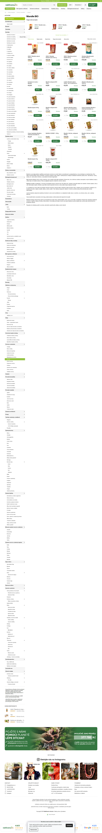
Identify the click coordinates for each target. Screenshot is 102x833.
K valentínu (9, 51)
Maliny (8, 537)
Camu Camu (9, 441)
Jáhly (8, 302)
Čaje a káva (8, 561)
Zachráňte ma (8, 668)
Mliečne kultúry (10, 228)
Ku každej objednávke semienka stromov (61, 791)
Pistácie (8, 365)
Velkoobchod (31, 789)
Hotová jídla (8, 201)
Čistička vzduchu (10, 181)
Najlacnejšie (39, 39)
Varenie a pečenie (9, 588)
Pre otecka (9, 74)
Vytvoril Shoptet (52, 814)
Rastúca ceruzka (10, 247)
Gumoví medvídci (11, 423)
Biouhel (7, 26)
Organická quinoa (11, 306)
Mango (8, 551)
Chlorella (9, 451)
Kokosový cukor (10, 400)
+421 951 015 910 (11, 789)
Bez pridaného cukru (11, 172)
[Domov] (6, 12)
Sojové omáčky (11, 621)
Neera (8, 165)
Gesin (8, 153)
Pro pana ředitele (10, 103)
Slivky (8, 555)
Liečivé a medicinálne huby (13, 138)
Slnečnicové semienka (12, 367)
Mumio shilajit (10, 163)
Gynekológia (10, 157)
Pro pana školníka (11, 105)
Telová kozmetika (11, 385)
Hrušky (8, 549)
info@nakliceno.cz (11, 785)
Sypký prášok (10, 603)
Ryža (8, 310)
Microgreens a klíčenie (11, 253)
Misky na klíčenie (10, 260)
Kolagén (8, 161)
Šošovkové (10, 646)
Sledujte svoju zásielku (33, 785)
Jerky (6, 204)
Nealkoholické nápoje (10, 269)
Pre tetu (8, 86)
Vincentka (9, 277)
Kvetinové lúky (10, 243)
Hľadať (55, 5)
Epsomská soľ (10, 186)
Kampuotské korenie (10, 211)
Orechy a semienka (10, 344)
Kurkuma (9, 453)
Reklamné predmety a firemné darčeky (15, 131)
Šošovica (9, 291)
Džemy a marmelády (10, 170)
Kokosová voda (10, 271)
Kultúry (7, 217)
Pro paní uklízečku (11, 125)
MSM (8, 474)
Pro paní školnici (10, 121)
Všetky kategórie (9, 18)
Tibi (7, 232)
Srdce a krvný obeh (11, 514)
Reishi (9, 145)
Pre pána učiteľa (10, 76)
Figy (8, 547)
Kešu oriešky (9, 348)
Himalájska (10, 630)
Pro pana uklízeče (11, 109)
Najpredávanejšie (57, 39)
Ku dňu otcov (10, 59)
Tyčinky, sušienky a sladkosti (12, 417)
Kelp (9, 466)
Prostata (9, 510)
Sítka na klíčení (10, 266)
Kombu (9, 468)
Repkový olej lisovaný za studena (14, 328)
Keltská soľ (10, 634)
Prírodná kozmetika (10, 376)
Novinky (7, 282)
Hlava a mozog (10, 497)
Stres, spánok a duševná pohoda (14, 516)
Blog (76, 789)
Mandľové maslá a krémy (12, 341)
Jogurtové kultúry (11, 219)
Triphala (8, 486)
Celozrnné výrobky (12, 642)
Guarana (9, 447)
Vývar (8, 650)
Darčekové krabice (11, 34)
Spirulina (9, 484)
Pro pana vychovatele (11, 111)
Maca (8, 433)
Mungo (9, 300)
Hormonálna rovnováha (12, 499)
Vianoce (9, 133)
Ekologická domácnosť (11, 177)
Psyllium (8, 480)
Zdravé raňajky (9, 671)
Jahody (8, 535)
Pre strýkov (9, 84)
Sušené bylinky (9, 493)
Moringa (8, 459)
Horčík (8, 159)
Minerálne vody (10, 275)
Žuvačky (9, 428)
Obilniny (8, 677)
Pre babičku (9, 61)
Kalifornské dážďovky (11, 663)
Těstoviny (9, 640)
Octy (6, 312)
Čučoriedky (9, 531)
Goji (8, 445)
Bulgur (8, 287)
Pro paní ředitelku (11, 119)
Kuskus (8, 304)
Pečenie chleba (10, 599)
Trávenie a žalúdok (11, 520)
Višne (8, 540)
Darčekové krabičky (11, 36)
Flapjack (9, 419)
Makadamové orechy (11, 357)
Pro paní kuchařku (11, 117)
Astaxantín (9, 151)
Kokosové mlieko (9, 214)
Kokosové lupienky (11, 350)
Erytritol (8, 396)
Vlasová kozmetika (11, 387)
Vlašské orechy (10, 371)
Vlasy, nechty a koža (11, 522)
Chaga (9, 141)
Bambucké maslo (10, 320)
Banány (8, 559)
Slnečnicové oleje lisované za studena (15, 330)
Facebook (9, 791)
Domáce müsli (10, 673)
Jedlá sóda (9, 188)
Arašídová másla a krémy (12, 335)
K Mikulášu (9, 47)
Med (8, 402)
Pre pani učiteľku (10, 78)
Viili (7, 234)
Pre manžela (9, 69)
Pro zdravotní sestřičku (12, 129)
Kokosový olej (10, 324)
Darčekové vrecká (11, 40)
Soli (7, 628)
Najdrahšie (47, 39)
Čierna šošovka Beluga (13, 296)
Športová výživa (9, 585)
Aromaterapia (8, 21)
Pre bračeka (9, 63)
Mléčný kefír (9, 225)
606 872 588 (10, 787)
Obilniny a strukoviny (10, 285)
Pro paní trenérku (11, 123)
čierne (8, 568)
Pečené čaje (9, 580)
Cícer (8, 289)
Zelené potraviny (10, 490)
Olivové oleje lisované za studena (14, 326)
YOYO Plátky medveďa (13, 426)
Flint (8, 443)
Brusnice (9, 533)
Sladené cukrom (10, 174)
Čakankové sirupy (11, 394)
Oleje (6, 317)
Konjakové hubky (10, 381)
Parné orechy (10, 361)
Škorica (8, 638)
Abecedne (66, 39)
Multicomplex (11, 143)
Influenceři (30, 793)
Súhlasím (69, 825)
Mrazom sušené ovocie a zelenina (13, 527)
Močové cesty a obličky (12, 508)
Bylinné (8, 566)
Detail (38, 89)
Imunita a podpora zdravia (12, 502)
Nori (9, 470)
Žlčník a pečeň (10, 524)
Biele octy (9, 179)
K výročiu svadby (10, 55)
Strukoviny (10, 644)
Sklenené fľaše (11, 594)
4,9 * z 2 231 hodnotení (56, 793)
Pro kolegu (9, 92)
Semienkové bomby (11, 251)
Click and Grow (10, 256)
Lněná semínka (10, 355)
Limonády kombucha (11, 273)
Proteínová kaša (11, 684)
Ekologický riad (10, 183)
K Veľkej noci (10, 53)
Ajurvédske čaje (10, 564)
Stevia (8, 407)
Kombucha (9, 221)
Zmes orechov (10, 369)
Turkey (8, 209)
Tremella (10, 149)
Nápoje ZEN (9, 280)
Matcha (8, 576)
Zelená (8, 583)
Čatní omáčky (11, 619)
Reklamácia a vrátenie (80, 793)
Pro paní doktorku (11, 115)
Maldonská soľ (11, 636)
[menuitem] (10, 8)
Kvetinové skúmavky (11, 245)
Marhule (8, 553)
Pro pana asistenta (11, 96)
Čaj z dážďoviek (10, 661)
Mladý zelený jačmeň (11, 457)
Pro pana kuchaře (11, 100)
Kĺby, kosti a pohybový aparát (13, 506)
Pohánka (9, 308)
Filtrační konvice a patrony (13, 592)
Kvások (8, 223)
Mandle (8, 359)
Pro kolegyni (9, 94)
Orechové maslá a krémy (11, 333)
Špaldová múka (11, 615)
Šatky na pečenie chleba (13, 601)
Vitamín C (9, 167)
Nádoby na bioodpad (11, 666)
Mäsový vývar (11, 652)
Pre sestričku (10, 82)
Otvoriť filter (23, 37)
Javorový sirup (10, 398)
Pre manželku (10, 72)
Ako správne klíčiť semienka (81, 791)
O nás (29, 787)
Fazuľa (8, 298)
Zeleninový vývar (11, 654)
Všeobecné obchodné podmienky (83, 785)
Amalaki (8, 435)
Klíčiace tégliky (10, 258)
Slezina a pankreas (11, 512)
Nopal (8, 476)
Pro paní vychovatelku (12, 127)
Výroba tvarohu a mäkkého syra (14, 236)
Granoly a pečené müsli (13, 675)
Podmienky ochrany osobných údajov (83, 787)
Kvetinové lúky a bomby (11, 240)
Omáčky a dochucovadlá (12, 617)
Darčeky (7, 32)
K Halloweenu (10, 45)
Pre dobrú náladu (11, 67)
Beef (8, 207)
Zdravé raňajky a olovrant (12, 682)
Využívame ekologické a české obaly (60, 787)
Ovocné (8, 578)
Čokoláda (7, 29)
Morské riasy (9, 461)
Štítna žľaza (9, 518)
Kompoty (9, 597)
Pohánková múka (11, 611)
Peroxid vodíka (10, 192)
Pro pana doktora (11, 98)
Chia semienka (10, 449)
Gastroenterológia (12, 155)
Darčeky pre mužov (11, 43)
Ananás (8, 529)
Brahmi (8, 439)
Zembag (9, 196)
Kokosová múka (11, 607)
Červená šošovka (12, 294)
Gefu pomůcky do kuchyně (13, 590)
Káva (8, 572)
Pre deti (9, 679)
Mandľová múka (11, 609)
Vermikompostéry (9, 659)
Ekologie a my (31, 791)
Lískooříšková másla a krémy (13, 339)
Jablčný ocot (9, 315)
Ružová (8, 632)
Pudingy (8, 625)
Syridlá (8, 230)
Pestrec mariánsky (11, 478)
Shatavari (9, 482)
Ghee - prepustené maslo (12, 322)
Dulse (9, 464)
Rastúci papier (10, 249)
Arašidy (8, 346)
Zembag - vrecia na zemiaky (13, 656)
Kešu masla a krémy (11, 337)
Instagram (9, 793)
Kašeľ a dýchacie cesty (12, 504)
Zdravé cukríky (10, 421)
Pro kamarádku (10, 90)
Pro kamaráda (10, 88)
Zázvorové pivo (10, 238)
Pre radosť (9, 80)
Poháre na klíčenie (11, 262)
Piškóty (8, 623)
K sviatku (9, 49)
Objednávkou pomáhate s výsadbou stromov (61, 789)
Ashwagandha (10, 437)
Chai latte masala (11, 570)
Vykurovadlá (9, 24)
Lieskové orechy (10, 353)
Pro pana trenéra (10, 107)
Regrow (8, 264)
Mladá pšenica (10, 455)
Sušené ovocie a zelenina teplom (13, 542)
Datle (8, 544)
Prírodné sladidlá (9, 390)
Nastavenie (33, 829)
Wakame (10, 472)
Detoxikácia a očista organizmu (14, 495)
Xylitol (8, 405)
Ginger (8, 488)
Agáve (8, 392)
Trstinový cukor (10, 409)
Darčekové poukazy (11, 38)
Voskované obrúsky (11, 194)
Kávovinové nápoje (12, 574)
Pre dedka (9, 65)
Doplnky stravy (9, 136)
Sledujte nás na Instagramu (52, 759)
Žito (9, 648)
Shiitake (9, 147)
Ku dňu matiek (10, 57)
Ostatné (7, 374)
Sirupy (7, 414)
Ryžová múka (11, 613)
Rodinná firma (54, 785)
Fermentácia (8, 198)
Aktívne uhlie (9, 379)
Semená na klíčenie (10, 411)
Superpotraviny (9, 430)
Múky (8, 605)
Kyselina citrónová (11, 190)
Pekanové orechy (11, 363)
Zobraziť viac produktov (61, 35)
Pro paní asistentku (11, 113)
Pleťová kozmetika (11, 383)
